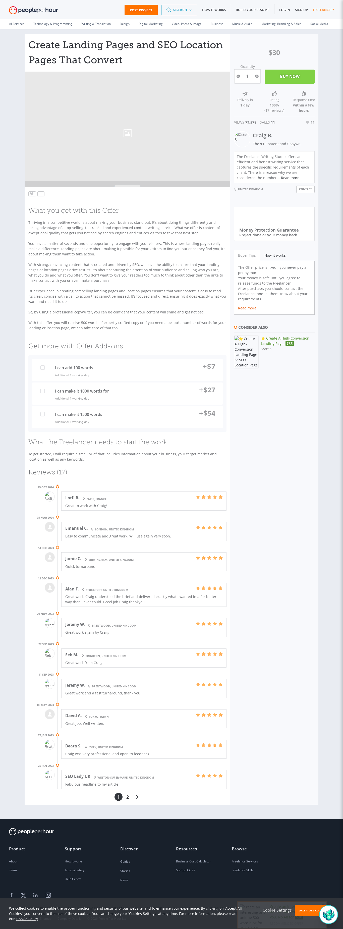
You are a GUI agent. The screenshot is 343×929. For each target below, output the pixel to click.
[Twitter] (24, 896)
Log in (284, 10)
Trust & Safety (74, 870)
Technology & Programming (52, 24)
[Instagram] (48, 896)
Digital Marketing (151, 24)
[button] (179, 10)
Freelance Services (245, 861)
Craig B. (262, 135)
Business (217, 24)
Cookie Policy (27, 918)
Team (13, 870)
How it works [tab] (275, 255)
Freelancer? (323, 10)
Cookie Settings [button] (277, 910)
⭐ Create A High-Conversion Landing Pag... (285, 341)
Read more (290, 177)
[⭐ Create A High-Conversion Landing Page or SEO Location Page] (246, 352)
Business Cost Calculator (193, 861)
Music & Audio (242, 24)
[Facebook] (12, 896)
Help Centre (73, 879)
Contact (305, 189)
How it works (214, 10)
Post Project (141, 10)
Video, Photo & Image (187, 24)
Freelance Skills (242, 870)
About (13, 861)
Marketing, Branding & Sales (281, 24)
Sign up (301, 10)
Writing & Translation (96, 24)
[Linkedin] (36, 896)
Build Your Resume (252, 10)
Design (125, 24)
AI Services (16, 24)
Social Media (319, 24)
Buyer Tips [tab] (247, 255)
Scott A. (266, 349)
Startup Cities (185, 870)
